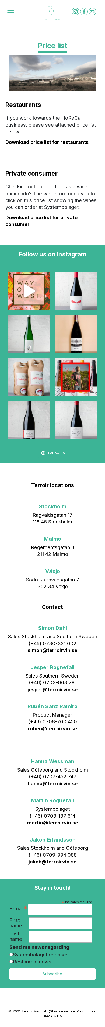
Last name (15, 936)
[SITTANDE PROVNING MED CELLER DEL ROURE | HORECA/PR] (76, 377)
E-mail (18, 909)
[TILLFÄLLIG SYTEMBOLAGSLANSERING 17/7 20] (29, 334)
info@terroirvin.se (58, 1011)
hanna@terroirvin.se (53, 783)
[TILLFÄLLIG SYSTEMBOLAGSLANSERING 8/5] (76, 420)
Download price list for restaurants (47, 142)
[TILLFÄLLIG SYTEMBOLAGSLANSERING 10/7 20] (76, 334)
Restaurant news (32, 961)
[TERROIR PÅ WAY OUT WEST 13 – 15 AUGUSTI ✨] (29, 291)
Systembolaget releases (41, 954)
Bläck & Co (52, 1016)
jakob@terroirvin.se (52, 862)
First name (15, 922)
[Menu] (10, 11)
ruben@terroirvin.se (52, 728)
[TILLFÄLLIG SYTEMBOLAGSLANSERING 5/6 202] (29, 377)
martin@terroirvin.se (52, 822)
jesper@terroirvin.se (52, 689)
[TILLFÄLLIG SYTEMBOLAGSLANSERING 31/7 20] (76, 291)
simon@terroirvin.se (52, 650)
